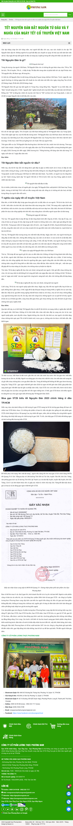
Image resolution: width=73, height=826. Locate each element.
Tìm (69, 15)
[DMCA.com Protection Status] (13, 804)
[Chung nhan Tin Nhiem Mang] (21, 804)
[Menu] (3, 15)
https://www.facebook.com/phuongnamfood (28, 713)
